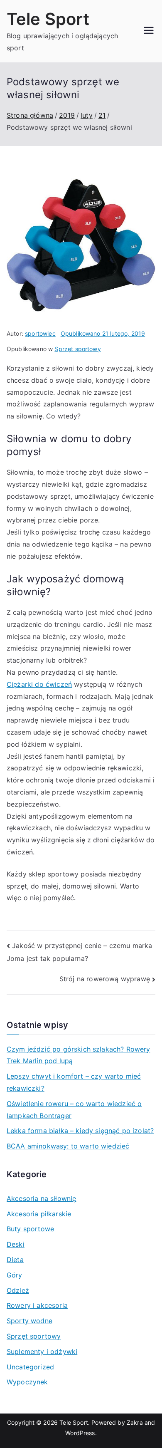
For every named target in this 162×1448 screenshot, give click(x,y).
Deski (16, 1244)
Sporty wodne (29, 1321)
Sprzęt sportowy (77, 348)
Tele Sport (48, 19)
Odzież (18, 1290)
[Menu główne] (148, 31)
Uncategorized (30, 1367)
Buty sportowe (30, 1229)
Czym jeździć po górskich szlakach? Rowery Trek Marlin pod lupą (78, 1055)
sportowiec (40, 333)
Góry (14, 1275)
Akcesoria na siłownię (41, 1198)
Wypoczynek (27, 1382)
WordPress (80, 1432)
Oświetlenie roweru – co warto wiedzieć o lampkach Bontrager (74, 1109)
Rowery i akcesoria (37, 1305)
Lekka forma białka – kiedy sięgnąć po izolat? (80, 1130)
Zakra (135, 1422)
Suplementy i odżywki (42, 1351)
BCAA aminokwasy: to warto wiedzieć (68, 1146)
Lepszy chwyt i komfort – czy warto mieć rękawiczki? (74, 1082)
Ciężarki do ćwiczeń (39, 684)
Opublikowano (103, 333)
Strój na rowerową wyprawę (104, 979)
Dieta (15, 1259)
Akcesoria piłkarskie (39, 1214)
